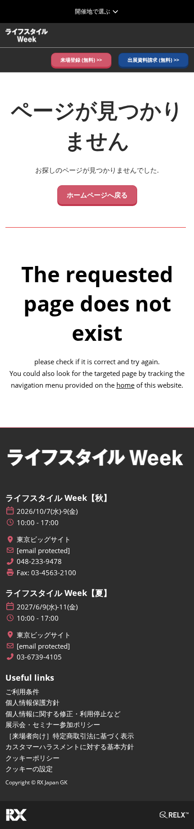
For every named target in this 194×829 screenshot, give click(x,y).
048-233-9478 (39, 561)
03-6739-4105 (39, 657)
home (125, 384)
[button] (81, 60)
